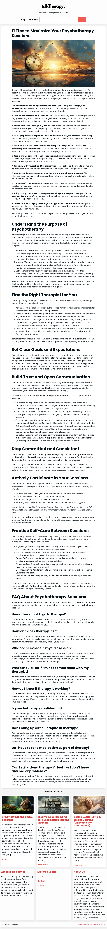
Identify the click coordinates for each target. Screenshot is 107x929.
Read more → (8, 859)
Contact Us (80, 925)
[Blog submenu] (26, 19)
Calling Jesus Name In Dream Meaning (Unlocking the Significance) (87, 821)
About (40, 876)
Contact (41, 881)
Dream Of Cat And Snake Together (17, 818)
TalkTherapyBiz (12, 925)
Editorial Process (91, 925)
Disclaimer (101, 925)
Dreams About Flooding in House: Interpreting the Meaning (53, 820)
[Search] (82, 19)
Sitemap (41, 885)
